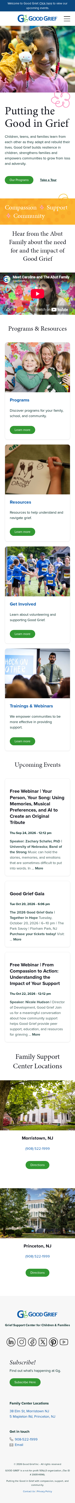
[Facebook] (32, 1342)
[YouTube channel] (64, 1342)
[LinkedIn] (11, 1342)
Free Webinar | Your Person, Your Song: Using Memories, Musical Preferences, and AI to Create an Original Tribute (37, 807)
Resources (20, 502)
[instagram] (21, 1342)
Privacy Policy (44, 1491)
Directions (37, 1165)
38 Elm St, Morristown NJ (29, 1411)
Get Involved (23, 604)
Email (19, 1444)
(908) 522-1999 (37, 1148)
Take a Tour (48, 180)
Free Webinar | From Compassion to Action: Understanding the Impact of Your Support (35, 974)
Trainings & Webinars (31, 705)
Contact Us (29, 1491)
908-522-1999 (26, 1439)
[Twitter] (43, 1342)
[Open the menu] (67, 18)
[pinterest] (53, 1342)
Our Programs (19, 180)
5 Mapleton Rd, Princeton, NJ (32, 1416)
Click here (45, 3)
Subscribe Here (25, 1382)
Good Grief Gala (27, 893)
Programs (19, 399)
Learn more (22, 430)
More (39, 868)
